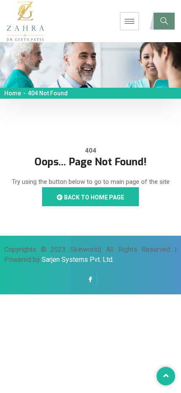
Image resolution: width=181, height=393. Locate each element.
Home (12, 93)
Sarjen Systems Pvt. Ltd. (78, 260)
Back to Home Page (93, 197)
